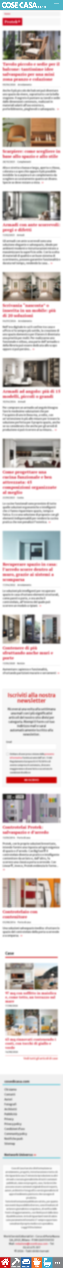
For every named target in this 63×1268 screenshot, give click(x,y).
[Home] (24, 5)
